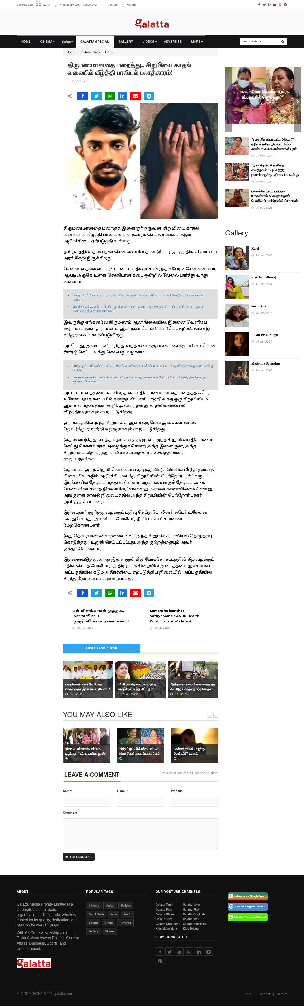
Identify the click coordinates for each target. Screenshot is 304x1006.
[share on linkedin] (122, 96)
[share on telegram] (149, 96)
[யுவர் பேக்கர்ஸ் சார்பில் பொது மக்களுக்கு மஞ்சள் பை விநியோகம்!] (88, 679)
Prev (228, 99)
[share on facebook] (82, 96)
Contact (112, 4)
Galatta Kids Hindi (195, 924)
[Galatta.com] (152, 20)
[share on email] (135, 96)
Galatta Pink (191, 909)
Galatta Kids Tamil (168, 924)
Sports (93, 923)
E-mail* (122, 791)
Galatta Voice (192, 905)
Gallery (125, 41)
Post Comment (81, 856)
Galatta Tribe (164, 919)
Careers (132, 4)
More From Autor (101, 648)
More (195, 41)
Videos (148, 41)
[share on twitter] (96, 96)
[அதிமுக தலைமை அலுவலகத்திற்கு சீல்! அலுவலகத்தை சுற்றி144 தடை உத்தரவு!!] (193, 679)
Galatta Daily (90, 52)
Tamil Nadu (96, 914)
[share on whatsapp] (110, 96)
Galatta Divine (165, 914)
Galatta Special (94, 41)
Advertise (173, 41)
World (127, 914)
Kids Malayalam (166, 928)
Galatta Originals (194, 914)
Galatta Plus (164, 909)
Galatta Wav (191, 919)
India (113, 914)
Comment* (70, 812)
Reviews (125, 923)
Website (177, 791)
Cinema (46, 41)
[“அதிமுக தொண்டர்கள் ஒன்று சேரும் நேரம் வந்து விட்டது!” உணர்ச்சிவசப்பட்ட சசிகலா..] (140, 679)
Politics (126, 905)
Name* (67, 791)
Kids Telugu (191, 928)
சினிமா (66, 41)
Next (297, 99)
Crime (109, 52)
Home (26, 41)
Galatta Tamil (164, 905)
